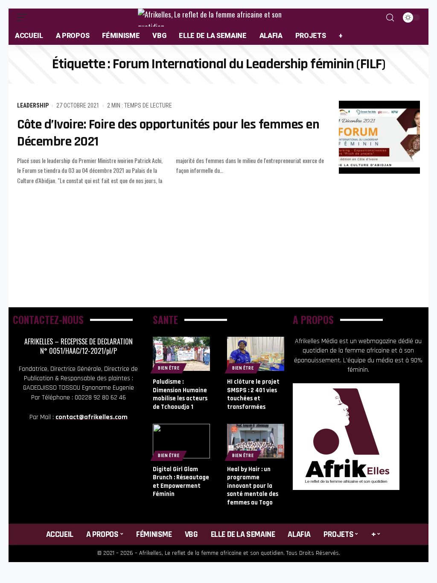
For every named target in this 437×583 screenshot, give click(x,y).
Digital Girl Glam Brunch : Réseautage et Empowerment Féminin (181, 481)
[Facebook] (65, 454)
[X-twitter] (91, 454)
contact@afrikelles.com (91, 417)
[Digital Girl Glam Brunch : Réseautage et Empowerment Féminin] (181, 441)
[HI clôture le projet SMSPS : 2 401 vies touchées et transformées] (255, 354)
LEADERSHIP (33, 105)
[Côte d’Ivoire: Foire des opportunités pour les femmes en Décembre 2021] (379, 137)
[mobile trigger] (24, 17)
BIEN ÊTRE (168, 368)
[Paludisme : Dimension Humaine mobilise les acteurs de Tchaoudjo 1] (181, 354)
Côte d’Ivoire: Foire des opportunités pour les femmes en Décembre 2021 (168, 133)
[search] (390, 17)
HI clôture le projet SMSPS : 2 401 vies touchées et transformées (253, 394)
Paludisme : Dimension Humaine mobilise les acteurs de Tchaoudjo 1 (180, 394)
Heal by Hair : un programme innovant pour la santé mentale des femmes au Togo (252, 486)
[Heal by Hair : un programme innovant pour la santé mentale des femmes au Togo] (255, 441)
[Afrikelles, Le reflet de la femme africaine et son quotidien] (218, 17)
